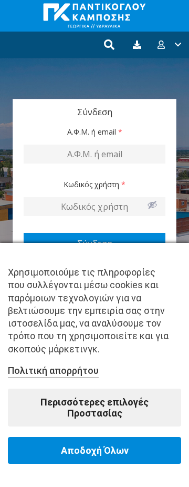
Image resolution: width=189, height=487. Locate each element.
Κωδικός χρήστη (94, 184)
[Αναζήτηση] (109, 45)
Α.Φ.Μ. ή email (94, 132)
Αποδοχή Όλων (95, 450)
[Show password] (152, 204)
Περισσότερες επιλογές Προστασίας (94, 408)
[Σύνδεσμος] (94, 16)
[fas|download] (138, 44)
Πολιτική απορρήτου (53, 370)
